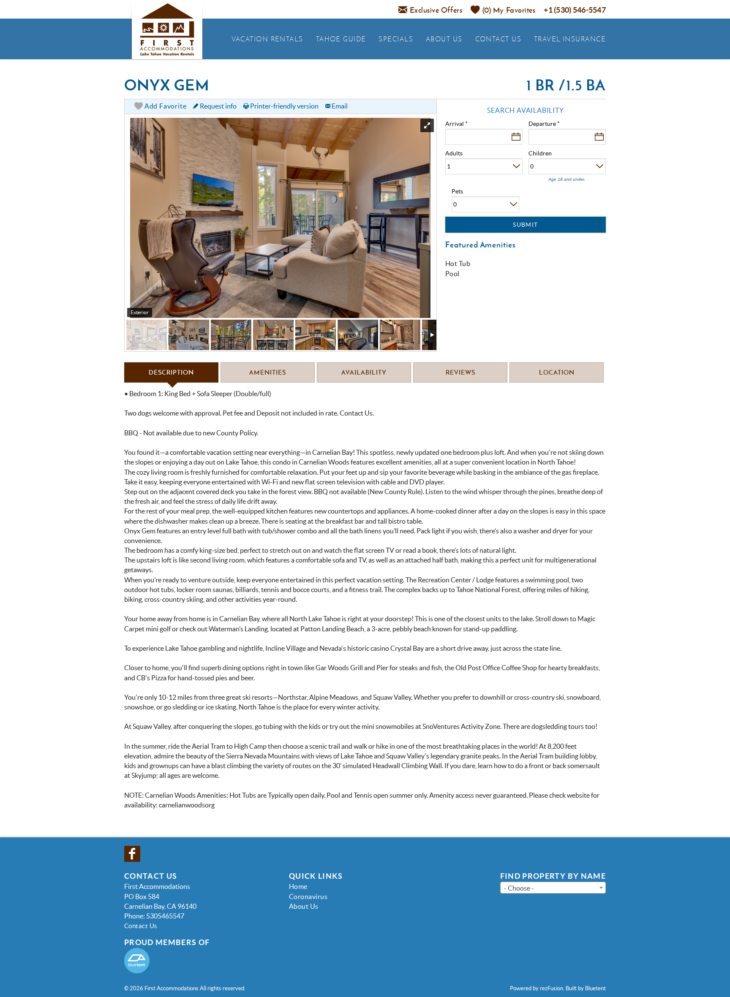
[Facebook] (133, 854)
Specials (396, 39)
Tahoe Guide (341, 39)
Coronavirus (308, 896)
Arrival (456, 123)
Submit (525, 224)
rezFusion (551, 988)
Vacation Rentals (267, 39)
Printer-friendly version (284, 106)
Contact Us (498, 39)
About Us (444, 39)
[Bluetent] (137, 960)
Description (171, 372)
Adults (454, 153)
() (509, 10)
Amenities (267, 372)
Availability (364, 372)
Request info (218, 106)
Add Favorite (164, 106)
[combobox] (553, 888)
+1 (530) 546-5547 (575, 9)
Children (540, 153)
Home (298, 886)
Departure (544, 123)
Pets (457, 191)
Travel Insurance (570, 39)
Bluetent (595, 988)
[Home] (167, 29)
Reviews (460, 372)
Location (557, 372)
